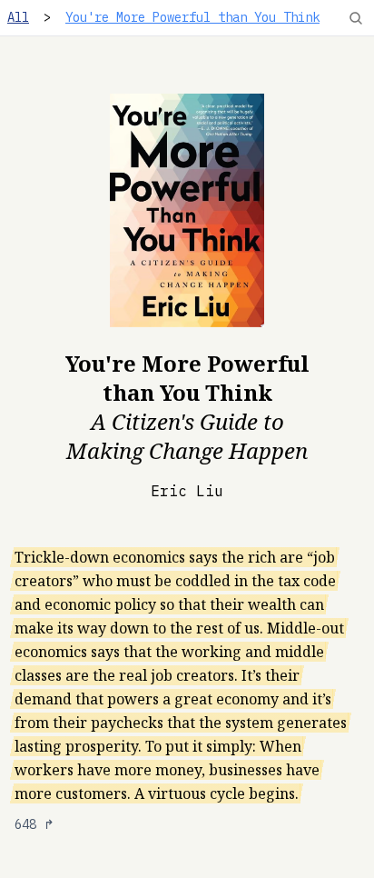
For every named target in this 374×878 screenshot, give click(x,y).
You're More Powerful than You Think (192, 17)
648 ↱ (34, 824)
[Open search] (355, 18)
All (18, 17)
